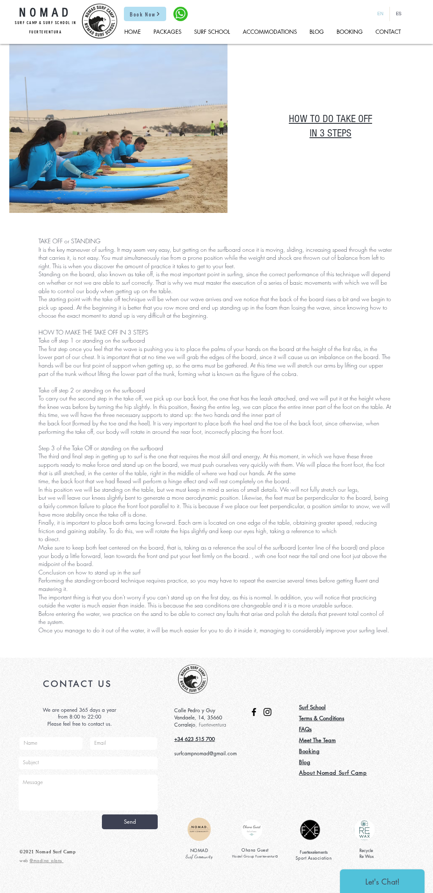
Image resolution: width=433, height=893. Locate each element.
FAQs (305, 729)
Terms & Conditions (321, 718)
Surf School (312, 707)
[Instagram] (267, 712)
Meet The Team (317, 740)
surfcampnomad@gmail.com (205, 753)
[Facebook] (254, 712)
